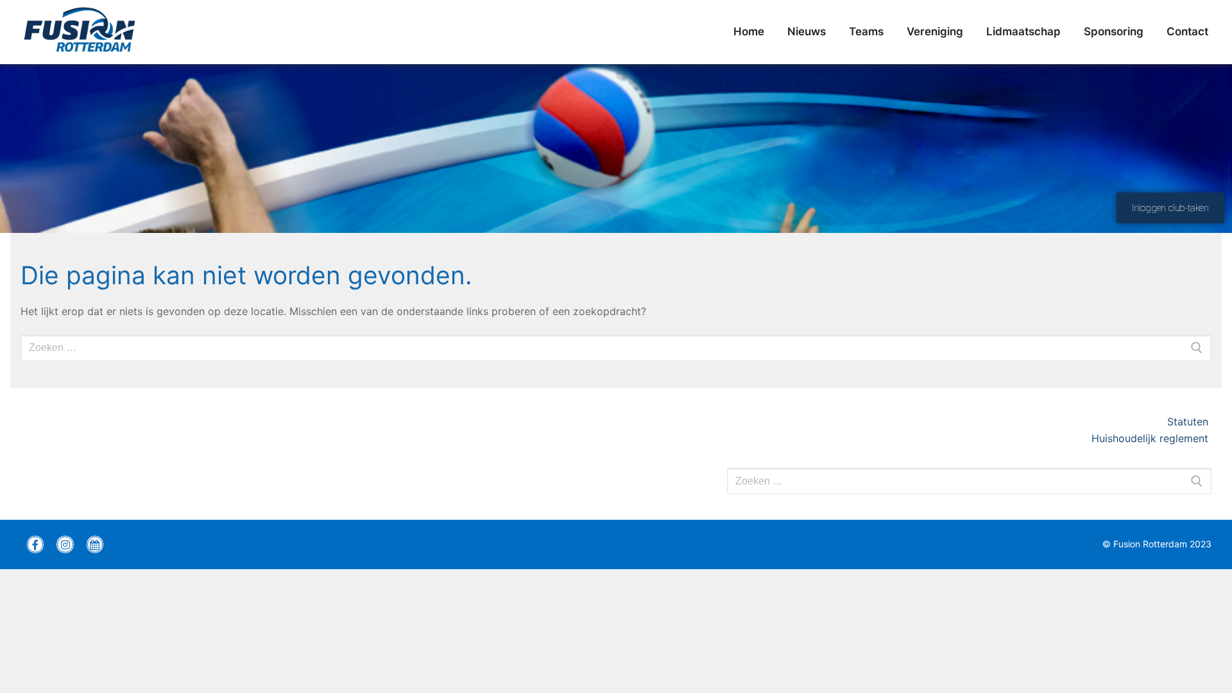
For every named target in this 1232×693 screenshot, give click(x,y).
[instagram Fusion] (65, 544)
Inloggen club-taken (1170, 208)
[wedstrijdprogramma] (95, 544)
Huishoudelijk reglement (1151, 438)
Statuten (1189, 421)
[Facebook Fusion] (35, 544)
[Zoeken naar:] (969, 481)
